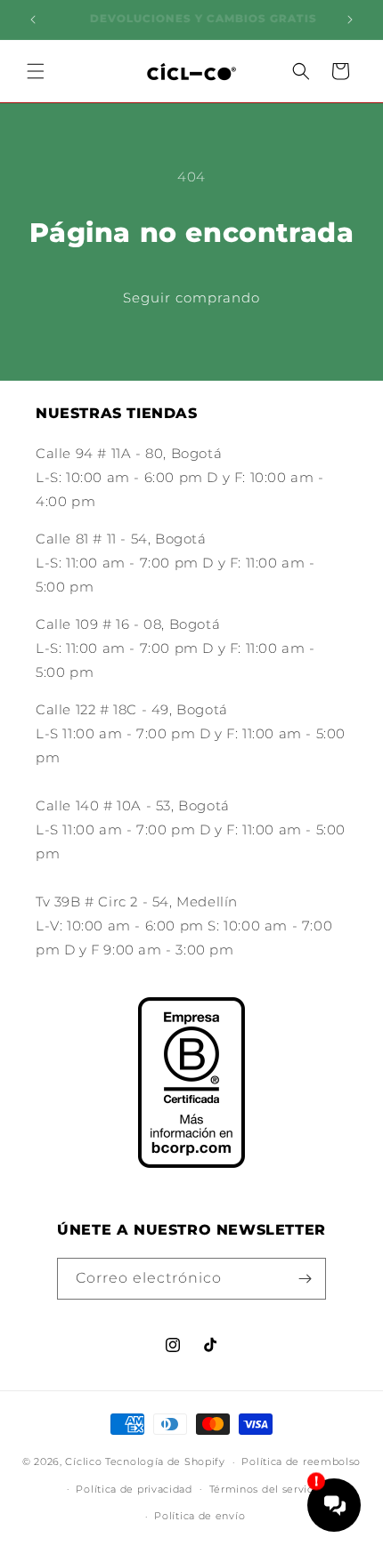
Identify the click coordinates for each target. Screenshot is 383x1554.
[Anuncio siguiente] (350, 19)
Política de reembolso (301, 1461)
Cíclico (83, 1461)
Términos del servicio (266, 1489)
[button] (35, 71)
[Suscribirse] (305, 1279)
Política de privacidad (134, 1489)
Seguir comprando (191, 297)
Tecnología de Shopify (165, 1461)
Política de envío (199, 1516)
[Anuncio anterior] (33, 19)
